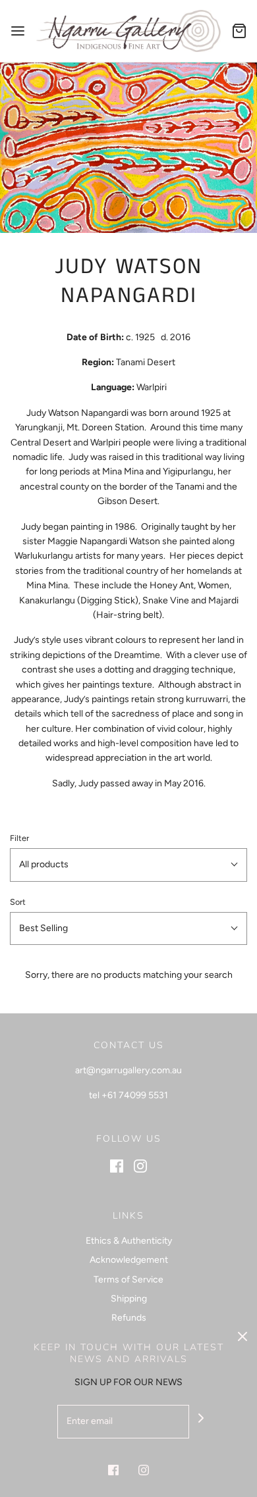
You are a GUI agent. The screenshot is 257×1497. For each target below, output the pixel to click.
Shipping (129, 1298)
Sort (18, 902)
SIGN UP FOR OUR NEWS (128, 1382)
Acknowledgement (129, 1259)
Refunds (128, 1317)
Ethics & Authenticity (129, 1240)
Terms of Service (128, 1279)
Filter (19, 838)
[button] (128, 864)
